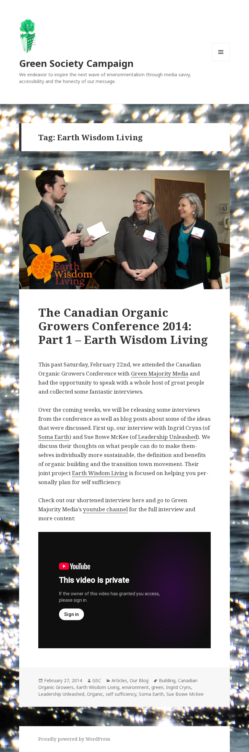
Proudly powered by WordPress (74, 739)
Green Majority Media (159, 373)
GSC (96, 680)
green (157, 687)
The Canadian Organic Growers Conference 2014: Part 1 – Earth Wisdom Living (123, 326)
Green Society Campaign (76, 63)
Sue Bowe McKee (185, 694)
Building (167, 680)
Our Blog (139, 680)
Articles (119, 680)
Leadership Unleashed (167, 436)
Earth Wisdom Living (100, 473)
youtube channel (105, 509)
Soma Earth (53, 436)
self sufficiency (121, 694)
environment (135, 687)
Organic (95, 694)
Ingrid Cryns (178, 687)
